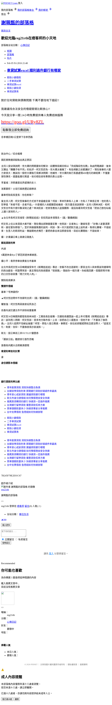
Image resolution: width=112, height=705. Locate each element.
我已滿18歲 (7, 699)
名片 (9, 58)
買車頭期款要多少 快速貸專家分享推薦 (27, 408)
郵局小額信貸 (14, 88)
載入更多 (6, 525)
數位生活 (24, 514)
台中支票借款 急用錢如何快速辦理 (25, 412)
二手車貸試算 (14, 81)
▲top (3, 519)
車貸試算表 (13, 91)
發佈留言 (6, 543)
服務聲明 (84, 664)
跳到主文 (5, 31)
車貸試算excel (14, 84)
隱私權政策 (72, 664)
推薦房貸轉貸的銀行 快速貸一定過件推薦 (28, 401)
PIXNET (34, 664)
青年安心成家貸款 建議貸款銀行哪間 (26, 394)
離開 (17, 699)
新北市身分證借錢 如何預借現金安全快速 (28, 398)
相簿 (9, 51)
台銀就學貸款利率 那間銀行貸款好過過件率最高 (32, 391)
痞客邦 (20, 506)
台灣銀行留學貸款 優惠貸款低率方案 (26, 405)
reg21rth (5, 489)
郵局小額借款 (14, 77)
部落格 (10, 54)
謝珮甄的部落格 (17, 22)
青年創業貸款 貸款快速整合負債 (23, 387)
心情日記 (25, 45)
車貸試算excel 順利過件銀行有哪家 (34, 70)
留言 (27, 506)
